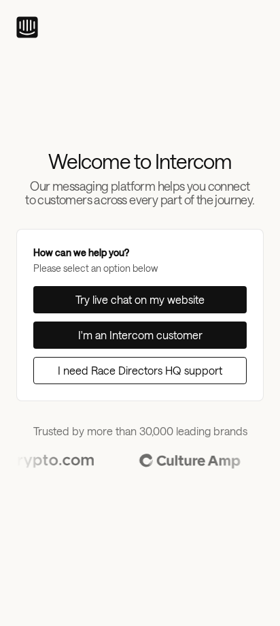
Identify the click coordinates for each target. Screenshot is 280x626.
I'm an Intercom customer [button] (140, 334)
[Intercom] (27, 27)
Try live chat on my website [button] (140, 299)
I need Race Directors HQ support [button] (140, 370)
